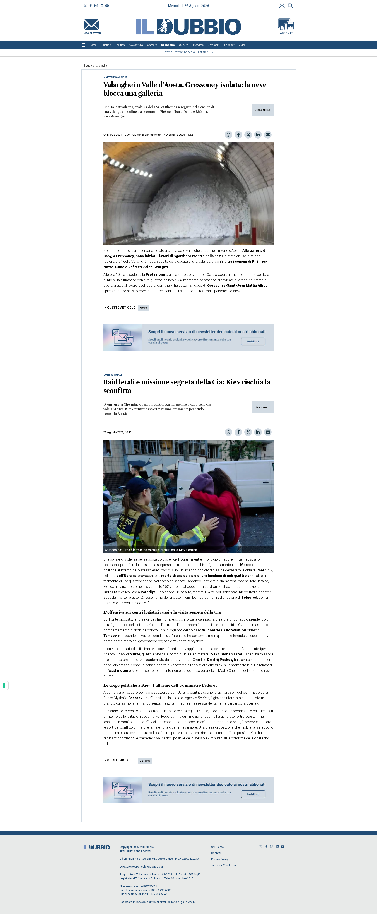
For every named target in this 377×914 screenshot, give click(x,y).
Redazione (262, 109)
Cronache (101, 65)
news (143, 308)
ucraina (145, 760)
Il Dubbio (89, 65)
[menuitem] (93, 44)
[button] (282, 5)
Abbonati (287, 33)
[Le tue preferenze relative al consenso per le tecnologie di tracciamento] (4, 685)
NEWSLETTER (92, 32)
